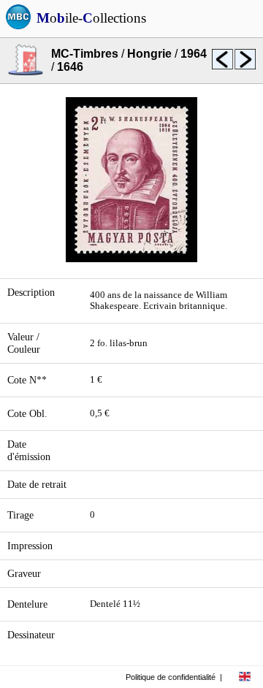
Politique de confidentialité (171, 677)
